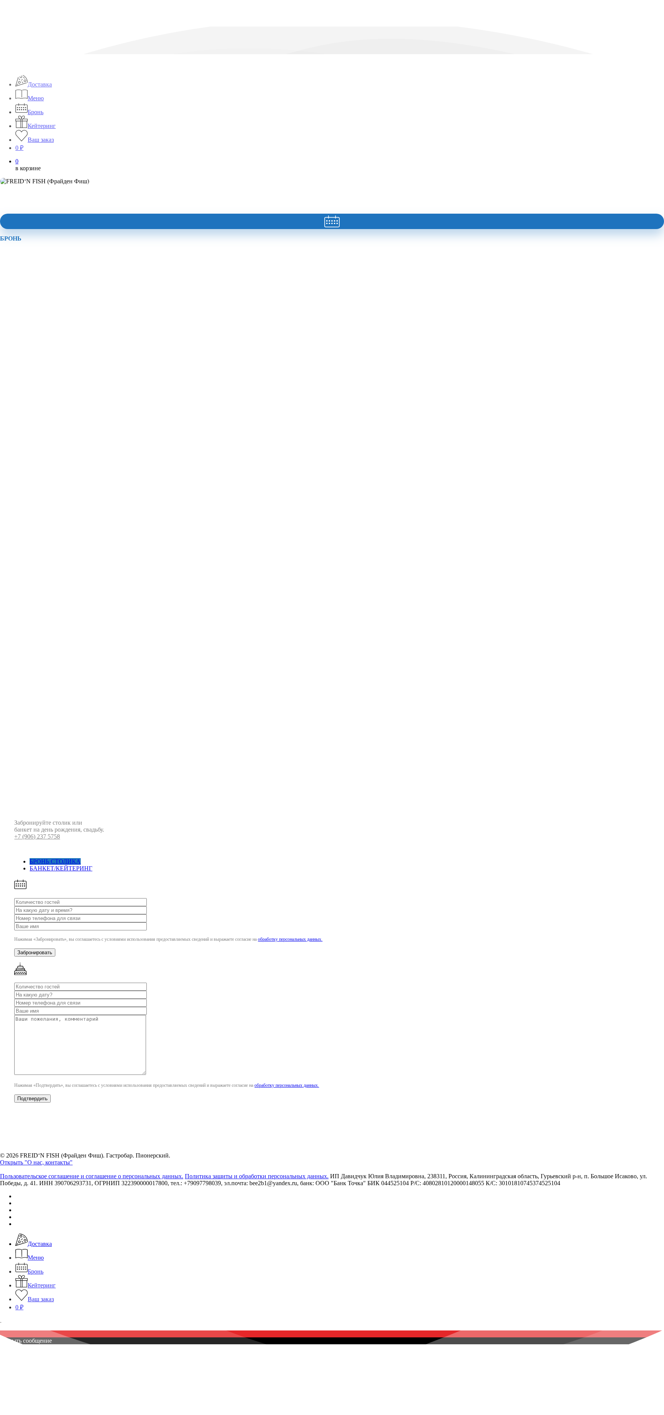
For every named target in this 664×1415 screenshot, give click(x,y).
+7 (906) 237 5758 (37, 836)
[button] (55, 861)
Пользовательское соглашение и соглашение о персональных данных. (91, 1176)
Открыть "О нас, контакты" (36, 1162)
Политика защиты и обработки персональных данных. (257, 1176)
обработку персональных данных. (290, 939)
